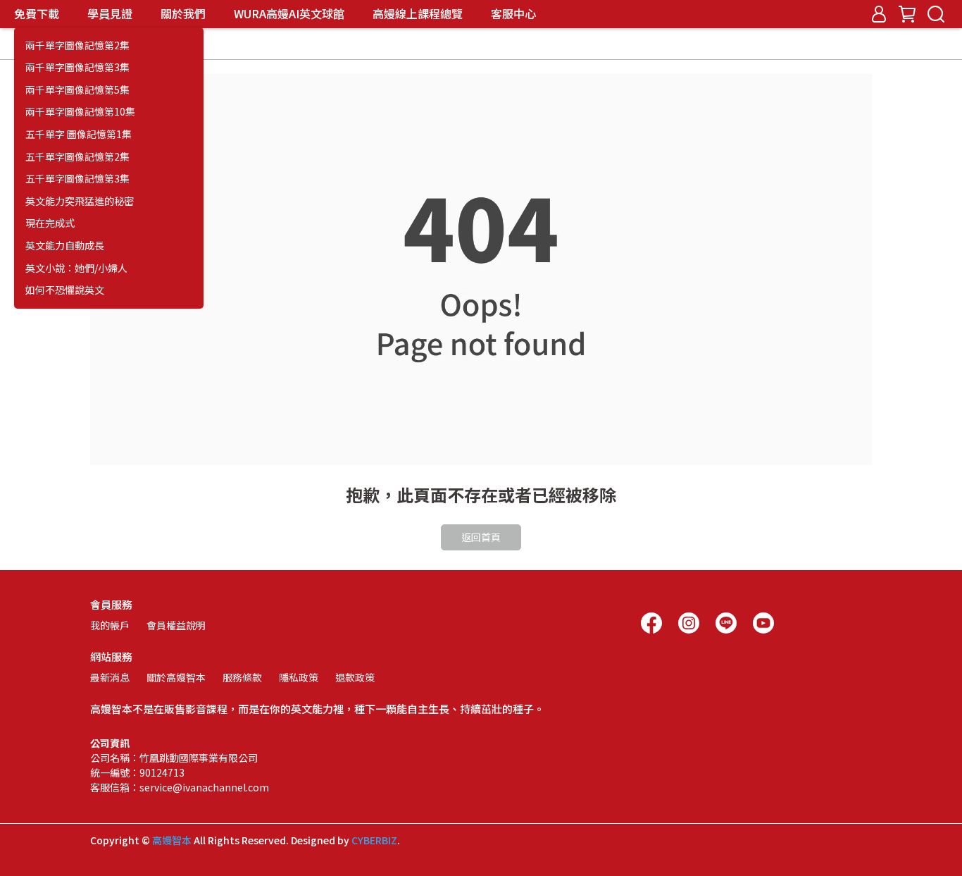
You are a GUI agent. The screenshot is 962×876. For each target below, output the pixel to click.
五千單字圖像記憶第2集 (77, 157)
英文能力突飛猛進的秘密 (79, 201)
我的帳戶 (110, 625)
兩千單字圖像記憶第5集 (77, 90)
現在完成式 (50, 223)
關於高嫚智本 (176, 677)
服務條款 (242, 677)
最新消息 (110, 677)
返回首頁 (481, 537)
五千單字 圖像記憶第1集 (78, 134)
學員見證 (109, 13)
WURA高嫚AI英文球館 (289, 13)
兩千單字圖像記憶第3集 (77, 67)
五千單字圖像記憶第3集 (77, 178)
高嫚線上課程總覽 (418, 13)
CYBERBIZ (374, 840)
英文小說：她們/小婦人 (76, 268)
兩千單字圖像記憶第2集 (77, 45)
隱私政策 (298, 677)
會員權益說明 (176, 625)
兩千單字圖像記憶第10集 (80, 111)
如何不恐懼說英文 (64, 290)
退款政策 (355, 677)
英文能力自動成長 (64, 245)
